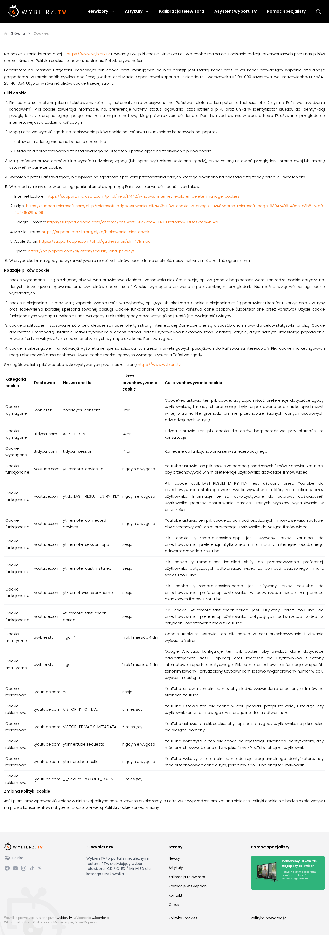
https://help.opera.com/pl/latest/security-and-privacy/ (81, 251)
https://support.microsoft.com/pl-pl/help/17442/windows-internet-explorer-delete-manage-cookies (143, 196)
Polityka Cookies (183, 918)
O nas (174, 904)
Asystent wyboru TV (235, 11)
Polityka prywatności (269, 918)
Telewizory (97, 11)
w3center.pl (100, 917)
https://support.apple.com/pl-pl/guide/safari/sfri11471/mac (94, 241)
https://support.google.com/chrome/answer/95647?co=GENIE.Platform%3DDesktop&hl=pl (132, 222)
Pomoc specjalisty (286, 11)
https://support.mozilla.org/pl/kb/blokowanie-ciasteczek (95, 231)
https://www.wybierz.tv (88, 54)
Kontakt (175, 895)
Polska (17, 857)
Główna (18, 33)
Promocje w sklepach (188, 886)
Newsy (174, 858)
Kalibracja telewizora (181, 11)
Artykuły (134, 11)
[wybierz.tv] (37, 11)
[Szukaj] (318, 11)
